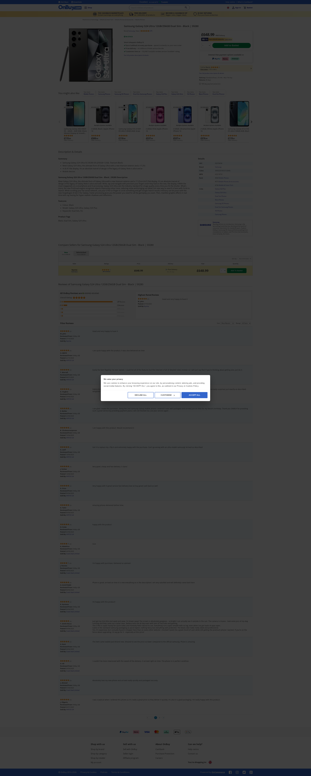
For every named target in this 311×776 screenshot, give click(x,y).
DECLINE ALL (141, 395)
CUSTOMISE (166, 395)
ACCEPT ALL (194, 395)
